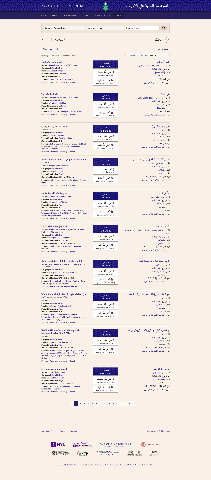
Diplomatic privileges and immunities (64, 386)
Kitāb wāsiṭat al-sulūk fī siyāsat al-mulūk (62, 261)
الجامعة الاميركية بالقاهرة (154, 282)
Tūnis (61, 275)
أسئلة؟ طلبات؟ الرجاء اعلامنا (159, 431)
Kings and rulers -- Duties (57, 283)
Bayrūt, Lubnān (65, 138)
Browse (85, 15)
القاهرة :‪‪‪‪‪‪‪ (159, 243)
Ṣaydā (61, 174)
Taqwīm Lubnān (49, 94)
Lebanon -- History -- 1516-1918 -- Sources (58, 213)
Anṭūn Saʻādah (56, 71)
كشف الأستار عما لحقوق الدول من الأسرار (151, 159)
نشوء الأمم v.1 (163, 62)
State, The (53, 79)
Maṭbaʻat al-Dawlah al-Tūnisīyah (64, 272)
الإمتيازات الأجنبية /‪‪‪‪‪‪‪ (161, 369)
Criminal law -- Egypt (50, 389)
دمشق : (159, 76)
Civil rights (67, 246)
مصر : (160, 207)
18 (123, 403)
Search (118, 15)
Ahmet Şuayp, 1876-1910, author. (62, 230)
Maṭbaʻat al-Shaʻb (58, 378)
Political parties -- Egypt (59, 351)
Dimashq (62, 74)
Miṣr (61, 205)
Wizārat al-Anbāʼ (57, 135)
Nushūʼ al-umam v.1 (51, 62)
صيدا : (159, 173)
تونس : (159, 275)
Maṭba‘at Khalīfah (58, 103)
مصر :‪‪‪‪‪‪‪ (160, 344)
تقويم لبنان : (165, 94)
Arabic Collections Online (62, 6)
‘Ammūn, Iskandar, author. (60, 196)
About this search (50, 49)
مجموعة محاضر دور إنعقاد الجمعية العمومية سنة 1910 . (148, 294)
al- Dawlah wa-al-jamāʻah (54, 226)
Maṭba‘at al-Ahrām (58, 202)
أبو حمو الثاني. (160, 265)
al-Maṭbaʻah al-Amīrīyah (60, 306)
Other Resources (69, 15)
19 (128, 403)
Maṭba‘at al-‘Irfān (58, 171)
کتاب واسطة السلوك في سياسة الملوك (154, 261)
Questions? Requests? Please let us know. (58, 431)
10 (114, 403)
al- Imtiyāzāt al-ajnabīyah (54, 369)
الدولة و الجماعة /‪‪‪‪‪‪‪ (163, 226)
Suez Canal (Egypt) (55, 319)
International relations (69, 180)
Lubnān (62, 106)
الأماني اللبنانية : (163, 193)
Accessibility (66, 465)
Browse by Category (102, 15)
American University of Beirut (62, 82)
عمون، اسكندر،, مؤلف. (156, 197)
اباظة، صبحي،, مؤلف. (157, 163)
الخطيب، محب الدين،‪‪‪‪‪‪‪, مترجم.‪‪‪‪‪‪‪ (156, 232)
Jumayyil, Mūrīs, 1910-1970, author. (64, 97)
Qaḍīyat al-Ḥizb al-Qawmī (54, 126)
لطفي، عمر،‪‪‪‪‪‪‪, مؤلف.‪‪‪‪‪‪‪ (158, 373)
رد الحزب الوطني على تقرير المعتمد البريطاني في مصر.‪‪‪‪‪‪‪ (148, 330)
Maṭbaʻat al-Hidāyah (59, 342)
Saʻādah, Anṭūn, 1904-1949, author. (63, 65)
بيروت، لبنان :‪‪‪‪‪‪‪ (157, 140)
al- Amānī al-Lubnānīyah (54, 193)
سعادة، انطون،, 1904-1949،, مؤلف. (151, 66)
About (54, 15)
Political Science (56, 68)
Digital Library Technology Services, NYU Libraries (122, 465)
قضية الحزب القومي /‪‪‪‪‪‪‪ (161, 126)
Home (43, 15)
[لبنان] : (159, 108)
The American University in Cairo (64, 286)
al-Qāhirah (63, 240)
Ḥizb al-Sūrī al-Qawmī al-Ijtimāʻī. (63, 144)
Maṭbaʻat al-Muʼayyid (59, 238)
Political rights (55, 246)
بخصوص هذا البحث (162, 49)
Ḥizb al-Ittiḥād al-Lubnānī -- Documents (66, 211)
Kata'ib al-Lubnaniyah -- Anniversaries (65, 112)
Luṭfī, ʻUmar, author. (57, 372)
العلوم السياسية (156, 69)
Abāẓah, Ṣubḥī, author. (58, 166)
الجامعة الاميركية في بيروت (153, 82)
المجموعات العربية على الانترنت (148, 6)
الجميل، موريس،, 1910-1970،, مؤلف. (151, 98)
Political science (66, 79)
